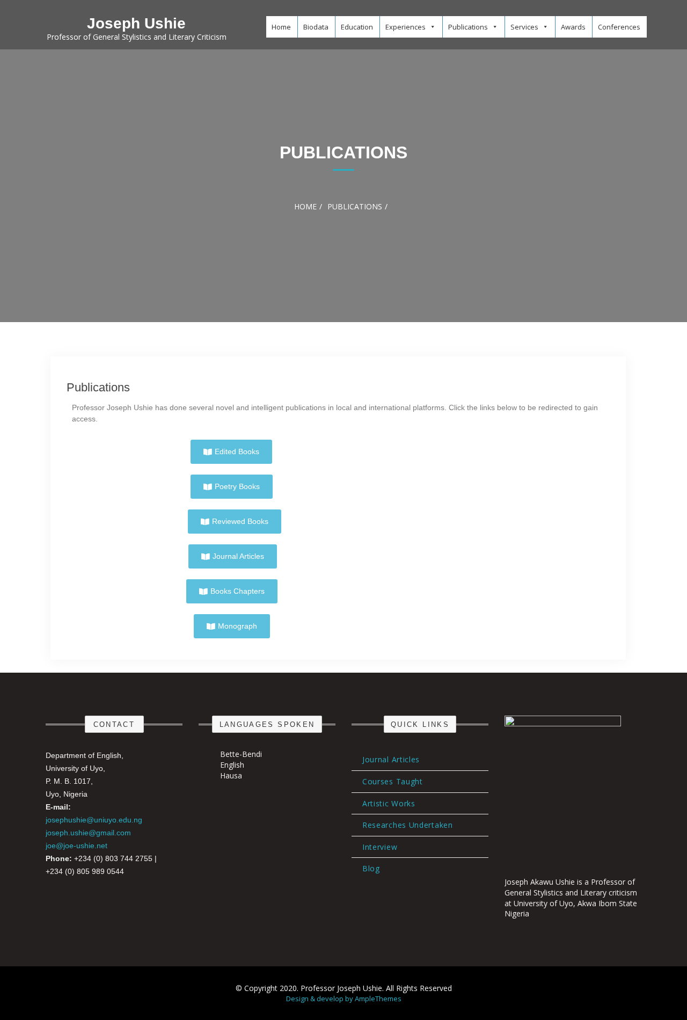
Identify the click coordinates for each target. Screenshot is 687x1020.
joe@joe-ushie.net (76, 845)
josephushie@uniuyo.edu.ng (94, 819)
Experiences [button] (405, 27)
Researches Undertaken (407, 825)
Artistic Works (388, 803)
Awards (573, 27)
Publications (98, 387)
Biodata (315, 27)
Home (281, 27)
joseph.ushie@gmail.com (88, 832)
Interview (379, 847)
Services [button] (524, 27)
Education (357, 27)
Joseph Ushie (136, 23)
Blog (371, 868)
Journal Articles (391, 759)
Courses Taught (392, 781)
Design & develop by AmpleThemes (343, 998)
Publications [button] (468, 27)
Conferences (619, 27)
